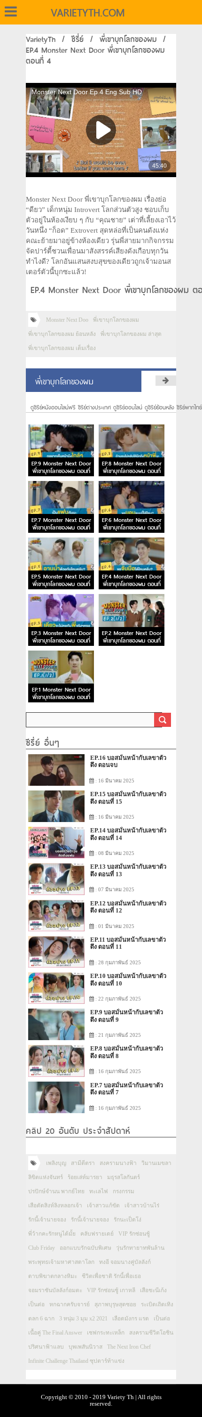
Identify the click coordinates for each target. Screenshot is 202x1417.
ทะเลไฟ (98, 1191)
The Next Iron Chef (129, 1347)
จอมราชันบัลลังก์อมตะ (55, 1290)
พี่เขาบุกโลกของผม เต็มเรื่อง (62, 348)
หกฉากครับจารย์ (69, 1304)
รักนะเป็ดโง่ (127, 1219)
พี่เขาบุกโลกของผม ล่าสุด (131, 334)
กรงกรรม (123, 1191)
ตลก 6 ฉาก (41, 1318)
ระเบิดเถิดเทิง (157, 1304)
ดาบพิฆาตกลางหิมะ (52, 1276)
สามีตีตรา (83, 1163)
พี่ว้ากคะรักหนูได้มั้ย (52, 1233)
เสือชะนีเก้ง (153, 1290)
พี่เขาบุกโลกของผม (128, 39)
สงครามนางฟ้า (118, 1163)
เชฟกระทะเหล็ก (105, 1332)
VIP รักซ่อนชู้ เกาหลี (111, 1290)
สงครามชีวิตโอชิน (151, 1332)
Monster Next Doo (67, 320)
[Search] (162, 720)
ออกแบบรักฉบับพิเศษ (85, 1248)
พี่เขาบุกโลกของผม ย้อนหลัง (62, 334)
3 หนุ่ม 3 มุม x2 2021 (83, 1318)
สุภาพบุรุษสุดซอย (115, 1304)
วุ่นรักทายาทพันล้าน (140, 1248)
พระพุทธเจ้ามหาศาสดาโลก (61, 1262)
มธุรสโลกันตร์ (123, 1177)
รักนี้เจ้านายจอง (47, 1219)
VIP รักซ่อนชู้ (134, 1233)
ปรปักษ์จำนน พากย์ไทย (56, 1191)
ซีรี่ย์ (77, 39)
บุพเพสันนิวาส (85, 1347)
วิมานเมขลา (156, 1163)
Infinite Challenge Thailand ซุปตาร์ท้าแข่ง (76, 1361)
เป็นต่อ (36, 1304)
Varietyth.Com (87, 13)
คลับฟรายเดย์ (97, 1233)
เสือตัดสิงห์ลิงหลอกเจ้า (55, 1205)
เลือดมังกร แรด (130, 1318)
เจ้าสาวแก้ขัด (103, 1205)
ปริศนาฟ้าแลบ (46, 1347)
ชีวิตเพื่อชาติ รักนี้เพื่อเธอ (111, 1276)
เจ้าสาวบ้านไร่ (141, 1205)
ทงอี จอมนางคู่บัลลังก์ (125, 1262)
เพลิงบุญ (56, 1163)
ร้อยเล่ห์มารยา (85, 1177)
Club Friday (41, 1248)
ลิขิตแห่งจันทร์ (45, 1177)
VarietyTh (40, 39)
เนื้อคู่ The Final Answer (55, 1332)
